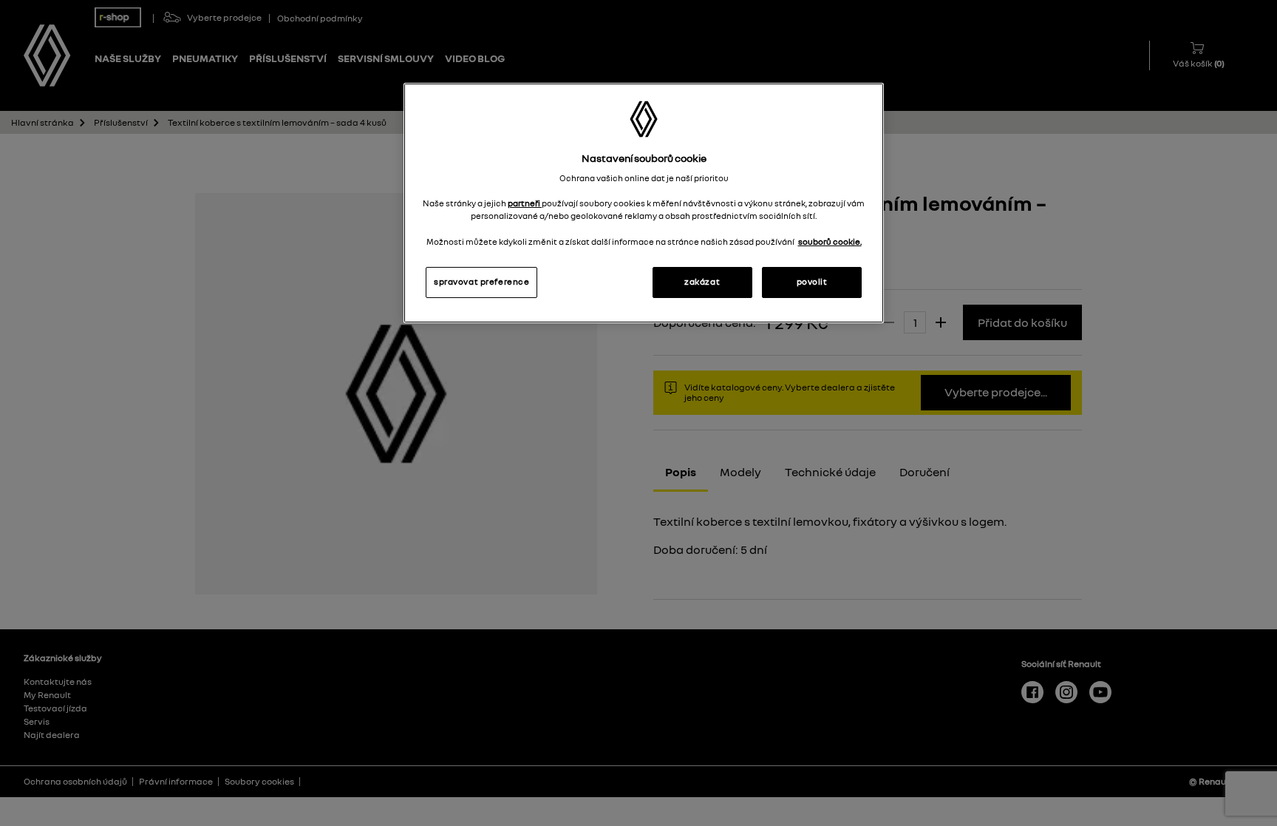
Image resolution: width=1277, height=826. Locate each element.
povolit (812, 282)
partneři (525, 203)
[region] (643, 203)
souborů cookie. (830, 242)
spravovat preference (481, 282)
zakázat (702, 282)
